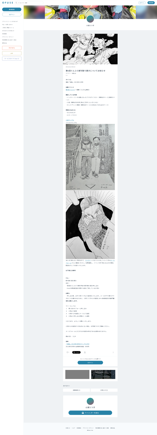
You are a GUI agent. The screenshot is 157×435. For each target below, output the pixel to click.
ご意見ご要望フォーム (8, 27)
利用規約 (4, 33)
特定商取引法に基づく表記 (9, 40)
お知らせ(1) (104, 390)
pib (12, 53)
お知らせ (74, 73)
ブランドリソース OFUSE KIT (10, 21)
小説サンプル (70, 120)
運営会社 (4, 43)
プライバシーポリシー (8, 37)
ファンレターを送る (92, 413)
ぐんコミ (88, 260)
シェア (77, 352)
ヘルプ (73, 428)
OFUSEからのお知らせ (8, 30)
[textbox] (90, 213)
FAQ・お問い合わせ (7, 24)
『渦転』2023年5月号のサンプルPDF (77, 344)
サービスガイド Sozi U (11, 58)
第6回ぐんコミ (70, 90)
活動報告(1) (76, 390)
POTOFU (12, 48)
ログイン (142, 2)
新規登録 (151, 2)
